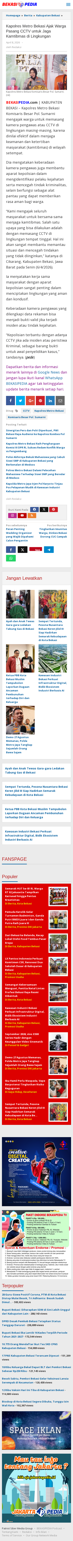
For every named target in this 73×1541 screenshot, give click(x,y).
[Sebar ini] (11, 549)
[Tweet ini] (22, 549)
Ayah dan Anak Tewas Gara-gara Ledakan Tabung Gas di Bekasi (20, 625)
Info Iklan (41, 1532)
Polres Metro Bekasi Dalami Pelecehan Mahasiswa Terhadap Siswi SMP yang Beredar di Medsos (35, 474)
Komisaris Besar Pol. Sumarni (27, 417)
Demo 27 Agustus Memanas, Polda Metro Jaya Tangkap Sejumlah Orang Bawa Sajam (19, 744)
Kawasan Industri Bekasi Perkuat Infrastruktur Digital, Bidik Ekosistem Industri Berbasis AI (53, 683)
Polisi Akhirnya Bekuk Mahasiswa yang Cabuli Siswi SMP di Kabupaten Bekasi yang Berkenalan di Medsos (35, 460)
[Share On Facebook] (10, 400)
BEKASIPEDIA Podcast (49, 1528)
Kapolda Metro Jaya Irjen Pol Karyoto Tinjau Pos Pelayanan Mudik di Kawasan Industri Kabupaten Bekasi (34, 487)
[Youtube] (22, 515)
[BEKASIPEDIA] (19, 4)
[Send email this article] (60, 400)
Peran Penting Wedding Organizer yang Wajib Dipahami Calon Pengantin (19, 533)
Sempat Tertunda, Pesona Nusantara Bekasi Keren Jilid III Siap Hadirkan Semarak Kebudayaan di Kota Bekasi (53, 630)
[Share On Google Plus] (30, 400)
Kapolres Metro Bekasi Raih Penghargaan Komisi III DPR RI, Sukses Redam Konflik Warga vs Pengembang (35, 447)
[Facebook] (34, 509)
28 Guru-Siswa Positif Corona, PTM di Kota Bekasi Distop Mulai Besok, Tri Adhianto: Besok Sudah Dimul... (34, 1298)
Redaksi (27, 1532)
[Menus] (68, 5)
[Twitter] (44, 509)
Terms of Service (12, 1535)
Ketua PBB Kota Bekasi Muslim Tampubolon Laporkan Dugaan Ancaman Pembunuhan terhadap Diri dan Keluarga (17, 689)
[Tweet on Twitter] (20, 400)
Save (37, 549)
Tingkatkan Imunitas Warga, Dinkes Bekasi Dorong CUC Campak (53, 531)
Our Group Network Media (41, 1535)
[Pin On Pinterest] (40, 400)
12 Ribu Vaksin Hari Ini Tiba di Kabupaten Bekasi (33, 1390)
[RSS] (32, 515)
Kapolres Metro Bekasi (49, 410)
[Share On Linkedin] (50, 400)
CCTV (26, 410)
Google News (49, 372)
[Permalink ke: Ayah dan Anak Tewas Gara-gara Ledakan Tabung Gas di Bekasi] (20, 604)
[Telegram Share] (49, 549)
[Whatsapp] (11, 558)
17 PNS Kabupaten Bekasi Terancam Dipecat (30, 1355)
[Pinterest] (53, 509)
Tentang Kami (10, 1532)
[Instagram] (12, 515)
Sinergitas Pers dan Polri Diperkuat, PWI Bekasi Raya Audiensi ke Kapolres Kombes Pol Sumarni (35, 434)
